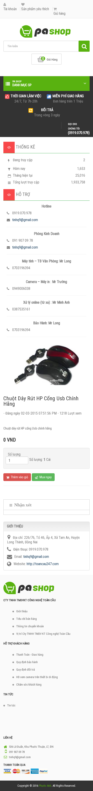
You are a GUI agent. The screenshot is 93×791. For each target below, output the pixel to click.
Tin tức (11, 705)
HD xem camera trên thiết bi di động (37, 677)
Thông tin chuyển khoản (30, 626)
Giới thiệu (22, 611)
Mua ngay (45, 477)
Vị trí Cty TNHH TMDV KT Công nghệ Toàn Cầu (43, 633)
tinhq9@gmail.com (25, 220)
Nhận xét (22, 504)
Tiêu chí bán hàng (26, 618)
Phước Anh (45, 785)
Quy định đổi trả (25, 669)
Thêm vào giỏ (19, 477)
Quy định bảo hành (27, 662)
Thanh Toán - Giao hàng (29, 654)
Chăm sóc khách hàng (29, 684)
